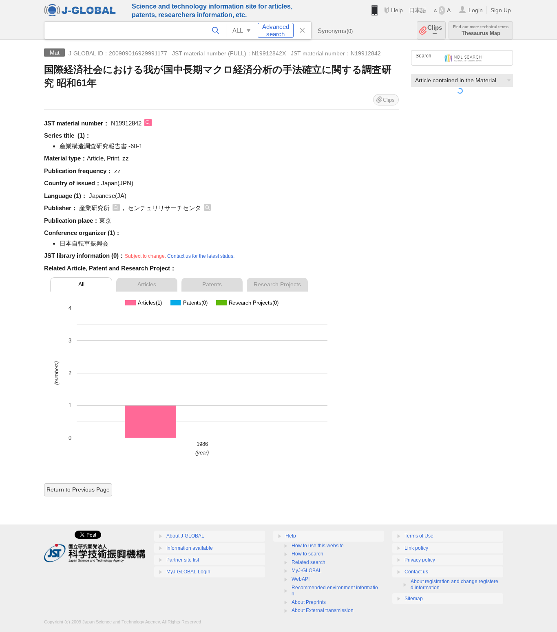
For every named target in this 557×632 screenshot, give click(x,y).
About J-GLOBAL (185, 536)
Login (476, 10)
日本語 (417, 10)
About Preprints (309, 602)
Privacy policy (419, 560)
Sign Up (501, 10)
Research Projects (277, 284)
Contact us (416, 572)
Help (397, 10)
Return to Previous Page (78, 489)
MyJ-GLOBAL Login (188, 572)
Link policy (416, 548)
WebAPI (300, 579)
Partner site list (182, 560)
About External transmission (323, 610)
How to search (307, 554)
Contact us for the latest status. (200, 256)
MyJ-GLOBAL (307, 570)
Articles (146, 284)
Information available (189, 548)
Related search (308, 562)
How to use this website (318, 546)
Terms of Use (418, 536)
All (81, 284)
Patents (212, 284)
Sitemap (413, 598)
